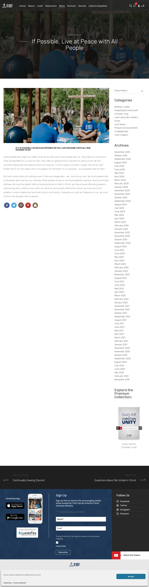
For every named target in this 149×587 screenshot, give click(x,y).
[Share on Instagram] (21, 205)
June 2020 (119, 369)
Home (22, 6)
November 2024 (122, 194)
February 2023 (121, 267)
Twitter (123, 505)
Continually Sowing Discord (28, 480)
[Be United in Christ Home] (7, 5)
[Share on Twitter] (14, 205)
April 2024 (119, 218)
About (31, 6)
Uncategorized (121, 131)
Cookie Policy (7, 582)
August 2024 (120, 204)
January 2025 (121, 187)
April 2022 (119, 292)
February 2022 (121, 299)
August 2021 (120, 320)
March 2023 (120, 264)
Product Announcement (125, 128)
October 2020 (120, 355)
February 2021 (121, 341)
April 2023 (119, 260)
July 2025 (119, 166)
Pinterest (124, 513)
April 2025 (119, 176)
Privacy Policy (61, 546)
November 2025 (122, 152)
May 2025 (119, 173)
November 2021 (122, 309)
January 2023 (121, 271)
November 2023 (122, 236)
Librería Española (98, 6)
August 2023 (120, 246)
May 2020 (119, 372)
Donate (82, 6)
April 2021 (119, 334)
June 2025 (119, 169)
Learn (40, 6)
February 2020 (121, 376)
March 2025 (120, 180)
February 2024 (121, 225)
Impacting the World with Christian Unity (126, 112)
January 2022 (121, 302)
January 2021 (120, 344)
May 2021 (118, 330)
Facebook (124, 501)
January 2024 (121, 229)
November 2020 (122, 351)
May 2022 (119, 288)
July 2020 (119, 365)
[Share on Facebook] (7, 205)
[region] (129, 428)
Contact (71, 6)
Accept (131, 576)
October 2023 (120, 239)
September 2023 (122, 243)
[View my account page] (139, 6)
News (62, 6)
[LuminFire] (27, 533)
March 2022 (120, 295)
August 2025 (120, 162)
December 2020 (122, 348)
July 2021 (119, 323)
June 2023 (119, 253)
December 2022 (122, 274)
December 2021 (121, 306)
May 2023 (119, 257)
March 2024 (120, 222)
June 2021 (119, 327)
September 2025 (122, 159)
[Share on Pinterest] (28, 205)
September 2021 (122, 316)
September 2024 (122, 201)
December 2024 (122, 190)
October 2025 (120, 155)
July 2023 (119, 250)
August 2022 (120, 278)
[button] (118, 428)
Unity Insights (74, 35)
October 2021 (120, 313)
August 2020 (120, 362)
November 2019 (122, 379)
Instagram (125, 509)
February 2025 (121, 183)
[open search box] (130, 5)
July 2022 (119, 281)
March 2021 (119, 337)
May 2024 (119, 215)
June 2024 (119, 211)
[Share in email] (35, 205)
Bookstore (51, 6)
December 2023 (122, 232)
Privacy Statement (19, 582)
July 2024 (119, 208)
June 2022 (119, 285)
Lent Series (119, 124)
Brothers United (122, 107)
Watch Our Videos (131, 555)
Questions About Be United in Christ (115, 480)
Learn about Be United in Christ (126, 119)
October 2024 (120, 197)
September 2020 (122, 358)
